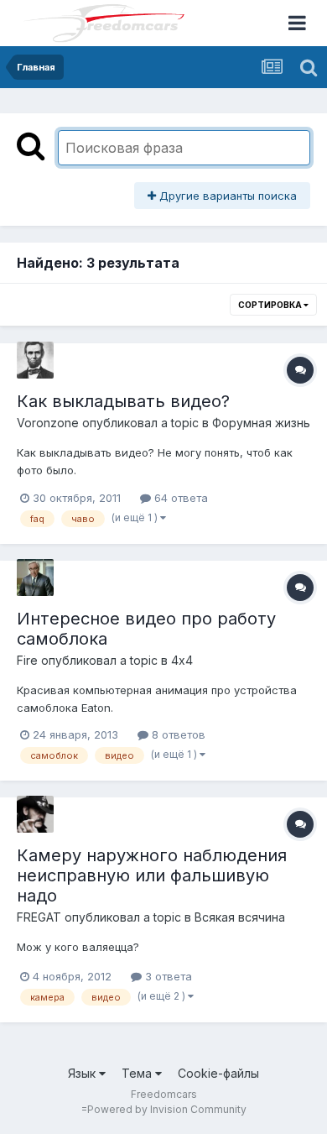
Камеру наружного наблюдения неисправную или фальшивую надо (152, 875)
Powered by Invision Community (167, 1109)
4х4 (182, 660)
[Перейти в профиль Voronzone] (35, 360)
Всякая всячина (240, 917)
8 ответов (176, 734)
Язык (83, 1073)
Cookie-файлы (218, 1073)
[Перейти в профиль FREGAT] (35, 814)
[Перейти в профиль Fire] (35, 577)
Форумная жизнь (261, 422)
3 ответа (167, 976)
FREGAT (39, 917)
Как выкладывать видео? (123, 401)
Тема (138, 1073)
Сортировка (271, 305)
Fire (27, 660)
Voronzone (48, 422)
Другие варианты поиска (226, 195)
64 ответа (179, 497)
